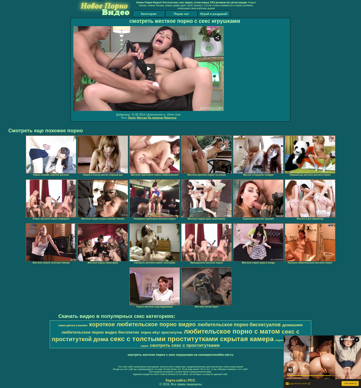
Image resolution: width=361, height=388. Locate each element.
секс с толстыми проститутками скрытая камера (192, 339)
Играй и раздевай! (214, 13)
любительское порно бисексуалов (239, 324)
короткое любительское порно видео (142, 324)
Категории (148, 13)
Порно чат (181, 13)
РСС (191, 380)
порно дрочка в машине (73, 325)
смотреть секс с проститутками (185, 345)
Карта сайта (176, 380)
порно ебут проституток (161, 332)
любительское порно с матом (232, 331)
